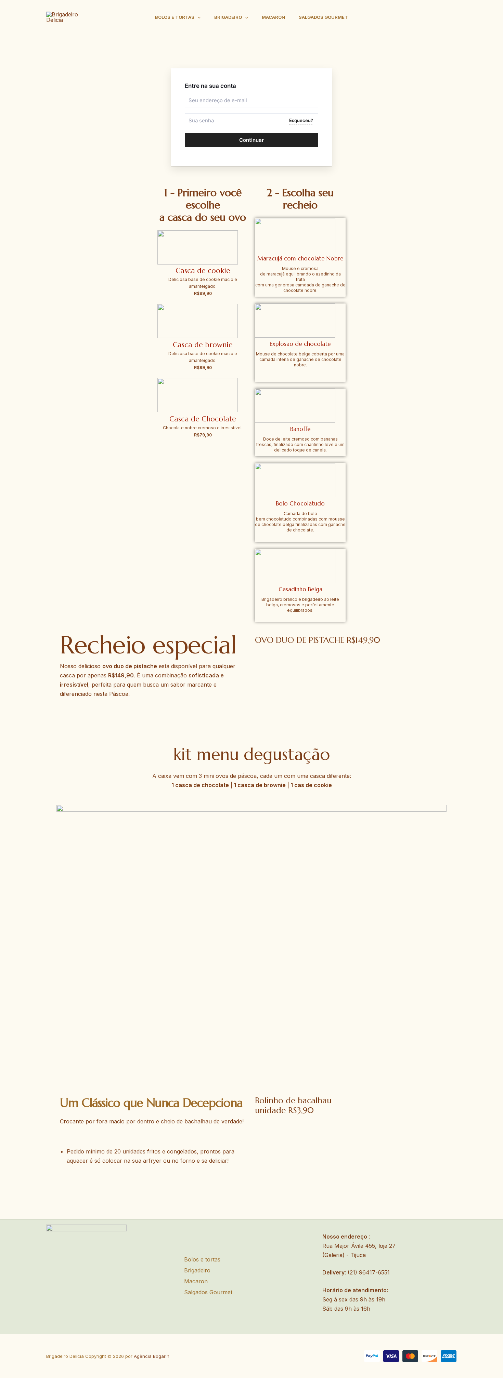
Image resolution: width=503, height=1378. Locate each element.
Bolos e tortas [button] (174, 17)
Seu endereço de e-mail (211, 96)
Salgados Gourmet (323, 17)
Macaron (273, 17)
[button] (197, 17)
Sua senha (198, 116)
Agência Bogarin (151, 1356)
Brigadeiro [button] (228, 17)
